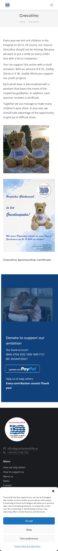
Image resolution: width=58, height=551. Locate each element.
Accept (29, 521)
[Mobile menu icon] (52, 5)
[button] (53, 491)
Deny (29, 529)
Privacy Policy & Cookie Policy (27, 546)
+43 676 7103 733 (18, 452)
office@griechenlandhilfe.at (23, 448)
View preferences (29, 538)
